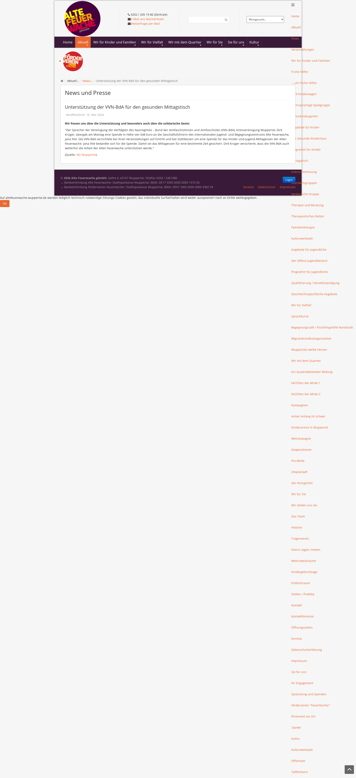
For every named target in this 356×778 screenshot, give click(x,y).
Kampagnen (299, 405)
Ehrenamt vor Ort (303, 716)
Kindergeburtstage (304, 572)
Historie (296, 527)
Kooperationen (301, 450)
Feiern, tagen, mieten (305, 550)
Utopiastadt (299, 472)
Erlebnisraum (300, 583)
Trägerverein (300, 538)
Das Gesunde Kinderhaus (309, 138)
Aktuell (296, 27)
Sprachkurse (300, 316)
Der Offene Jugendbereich (309, 261)
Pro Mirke (297, 461)
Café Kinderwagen (304, 94)
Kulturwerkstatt (302, 238)
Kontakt (296, 605)
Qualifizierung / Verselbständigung (315, 283)
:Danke (296, 727)
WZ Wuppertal (86, 155)
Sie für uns (298, 672)
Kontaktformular (302, 616)
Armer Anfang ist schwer (308, 416)
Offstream (298, 761)
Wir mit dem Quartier (306, 361)
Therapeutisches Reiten (307, 216)
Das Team (298, 516)
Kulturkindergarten (304, 116)
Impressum (299, 661)
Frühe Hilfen (299, 72)
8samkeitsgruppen (304, 183)
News (86, 81)
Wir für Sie (298, 494)
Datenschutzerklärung (306, 650)
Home (295, 16)
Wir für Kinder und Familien (310, 61)
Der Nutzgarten (302, 483)
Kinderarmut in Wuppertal (309, 427)
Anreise (296, 639)
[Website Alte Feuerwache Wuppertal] (82, 18)
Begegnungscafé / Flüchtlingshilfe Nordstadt (322, 327)
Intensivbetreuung (304, 172)
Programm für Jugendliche (309, 272)
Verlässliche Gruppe (305, 194)
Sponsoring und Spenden (309, 694)
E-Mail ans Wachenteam (147, 19)
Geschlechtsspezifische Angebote (314, 294)
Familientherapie (303, 227)
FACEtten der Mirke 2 (305, 394)
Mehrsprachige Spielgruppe (310, 105)
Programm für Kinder (306, 149)
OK (5, 203)
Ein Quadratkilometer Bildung (312, 372)
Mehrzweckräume (303, 561)
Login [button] (289, 180)
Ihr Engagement (302, 683)
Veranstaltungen (302, 49)
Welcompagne (301, 438)
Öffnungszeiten (302, 627)
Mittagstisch (299, 161)
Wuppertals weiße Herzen (309, 350)
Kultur (295, 739)
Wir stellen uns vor (304, 505)
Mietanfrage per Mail (145, 24)
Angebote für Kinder (305, 127)
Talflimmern (299, 772)
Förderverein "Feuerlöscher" (310, 705)
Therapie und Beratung (307, 205)
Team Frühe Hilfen (304, 83)
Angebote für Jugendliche (309, 250)
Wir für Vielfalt (301, 305)
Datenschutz (266, 187)
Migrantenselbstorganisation (311, 338)
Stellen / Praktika (302, 594)
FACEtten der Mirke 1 (305, 383)
